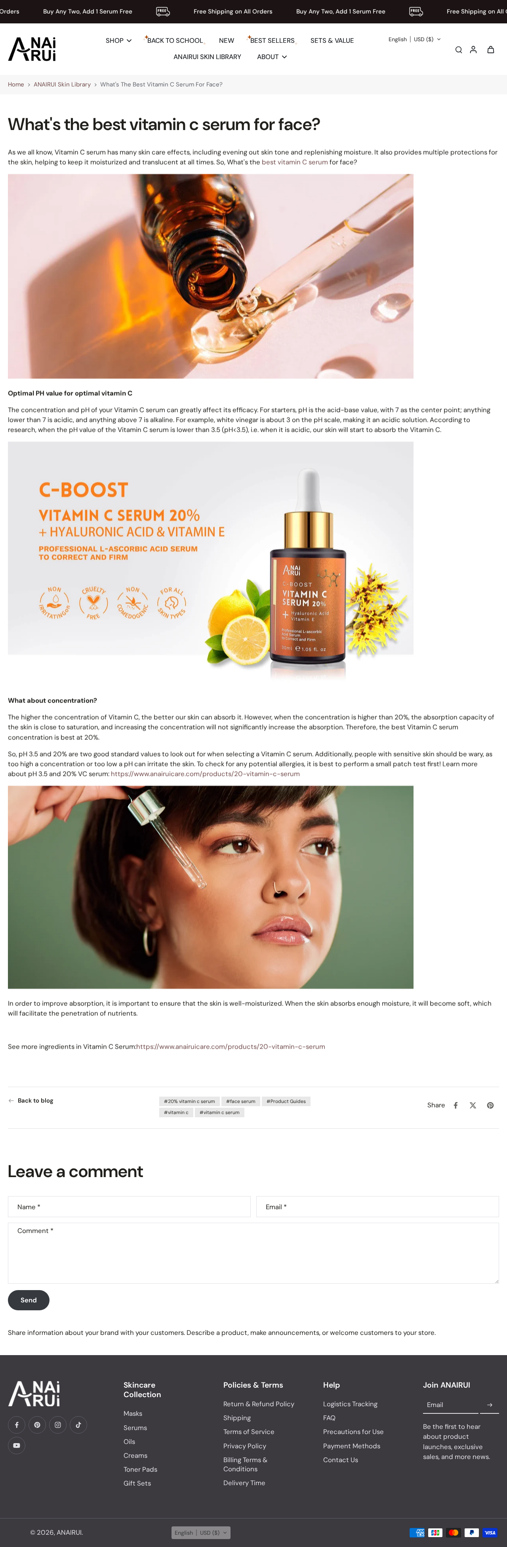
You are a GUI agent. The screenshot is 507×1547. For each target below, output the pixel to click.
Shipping (237, 1417)
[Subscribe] (489, 1405)
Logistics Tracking (350, 1404)
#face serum (240, 1101)
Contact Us (340, 1459)
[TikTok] (78, 1425)
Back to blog (35, 1101)
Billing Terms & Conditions (245, 1464)
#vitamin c (176, 1112)
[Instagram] (58, 1425)
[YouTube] (16, 1445)
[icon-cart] (490, 49)
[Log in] (473, 49)
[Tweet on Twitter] (473, 1105)
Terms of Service (248, 1431)
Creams (135, 1455)
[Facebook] (16, 1425)
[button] (414, 39)
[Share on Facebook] (455, 1105)
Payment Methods (351, 1446)
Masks (133, 1413)
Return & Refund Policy (258, 1404)
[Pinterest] (37, 1425)
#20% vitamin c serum (189, 1101)
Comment (35, 1231)
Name (28, 1206)
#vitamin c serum (220, 1112)
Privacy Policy (244, 1446)
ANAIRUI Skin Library (62, 84)
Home (16, 84)
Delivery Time (244, 1482)
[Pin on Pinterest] (490, 1105)
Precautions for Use (353, 1431)
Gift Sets (137, 1483)
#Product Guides (286, 1101)
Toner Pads (140, 1469)
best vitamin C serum (295, 162)
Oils (129, 1441)
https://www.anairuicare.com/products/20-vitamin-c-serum (205, 774)
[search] (458, 49)
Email (276, 1206)
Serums (135, 1427)
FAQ (329, 1417)
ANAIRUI (69, 1532)
